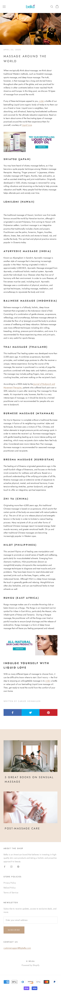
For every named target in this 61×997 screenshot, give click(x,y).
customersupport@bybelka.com (17, 948)
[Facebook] (5, 866)
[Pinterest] (18, 866)
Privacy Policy (10, 882)
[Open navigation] (4, 6)
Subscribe (14, 930)
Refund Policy (10, 887)
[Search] (51, 6)
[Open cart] (57, 6)
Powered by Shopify (30, 965)
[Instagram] (11, 866)
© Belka (30, 961)
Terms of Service (11, 892)
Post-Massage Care (22, 828)
